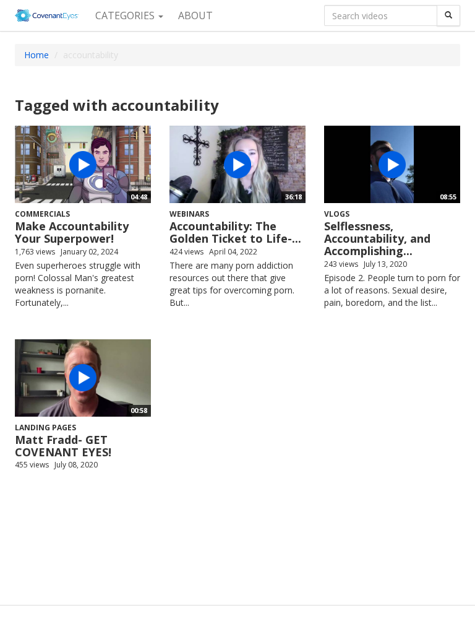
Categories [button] (126, 15)
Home (36, 55)
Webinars (189, 214)
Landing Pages (45, 427)
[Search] (448, 15)
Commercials (42, 214)
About (195, 15)
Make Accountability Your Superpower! (72, 232)
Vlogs (336, 214)
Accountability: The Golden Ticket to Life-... (235, 232)
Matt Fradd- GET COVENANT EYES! (63, 445)
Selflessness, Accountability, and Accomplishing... (377, 238)
